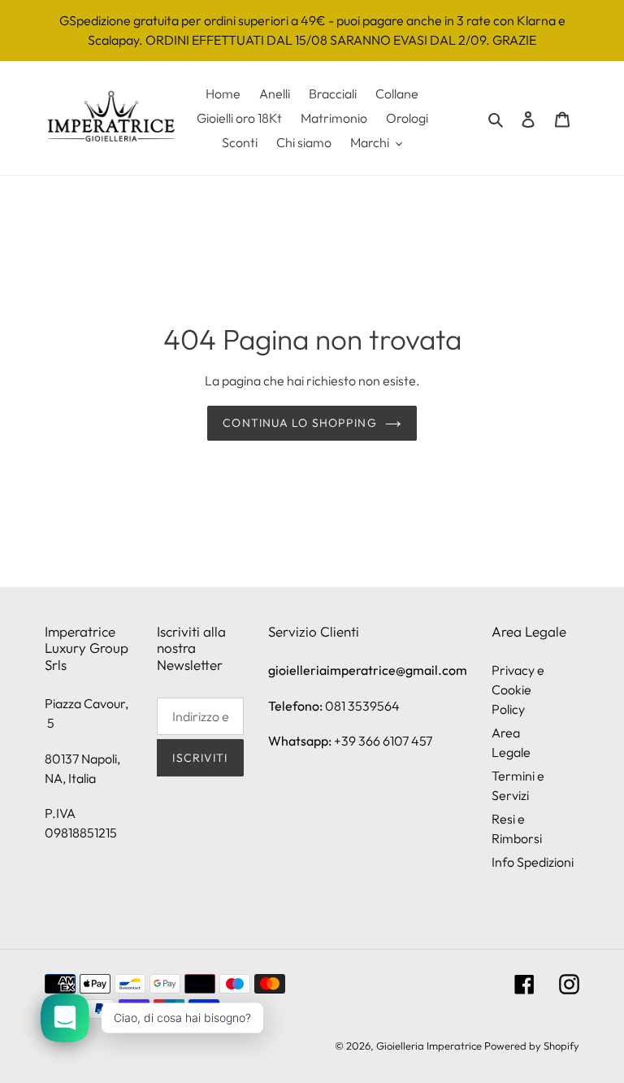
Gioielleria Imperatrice (429, 1045)
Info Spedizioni (533, 862)
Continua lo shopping (299, 422)
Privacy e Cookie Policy (518, 689)
